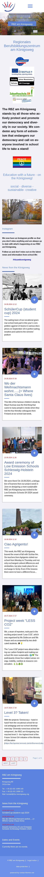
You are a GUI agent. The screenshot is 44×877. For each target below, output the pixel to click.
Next (6, 763)
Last (13, 763)
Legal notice (32, 860)
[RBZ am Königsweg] (8, 7)
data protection (22, 866)
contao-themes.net (27, 873)
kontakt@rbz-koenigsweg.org (17, 794)
